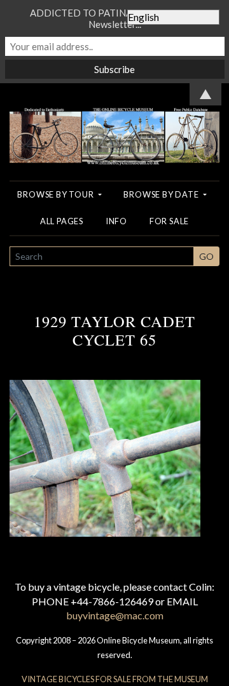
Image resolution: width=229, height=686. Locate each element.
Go (206, 256)
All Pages (61, 221)
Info (116, 221)
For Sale (169, 221)
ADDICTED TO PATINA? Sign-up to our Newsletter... (114, 18)
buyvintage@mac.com (114, 615)
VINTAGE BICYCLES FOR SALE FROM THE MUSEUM (115, 679)
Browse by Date (161, 194)
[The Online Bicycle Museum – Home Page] (114, 123)
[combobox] (102, 256)
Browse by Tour (56, 194)
